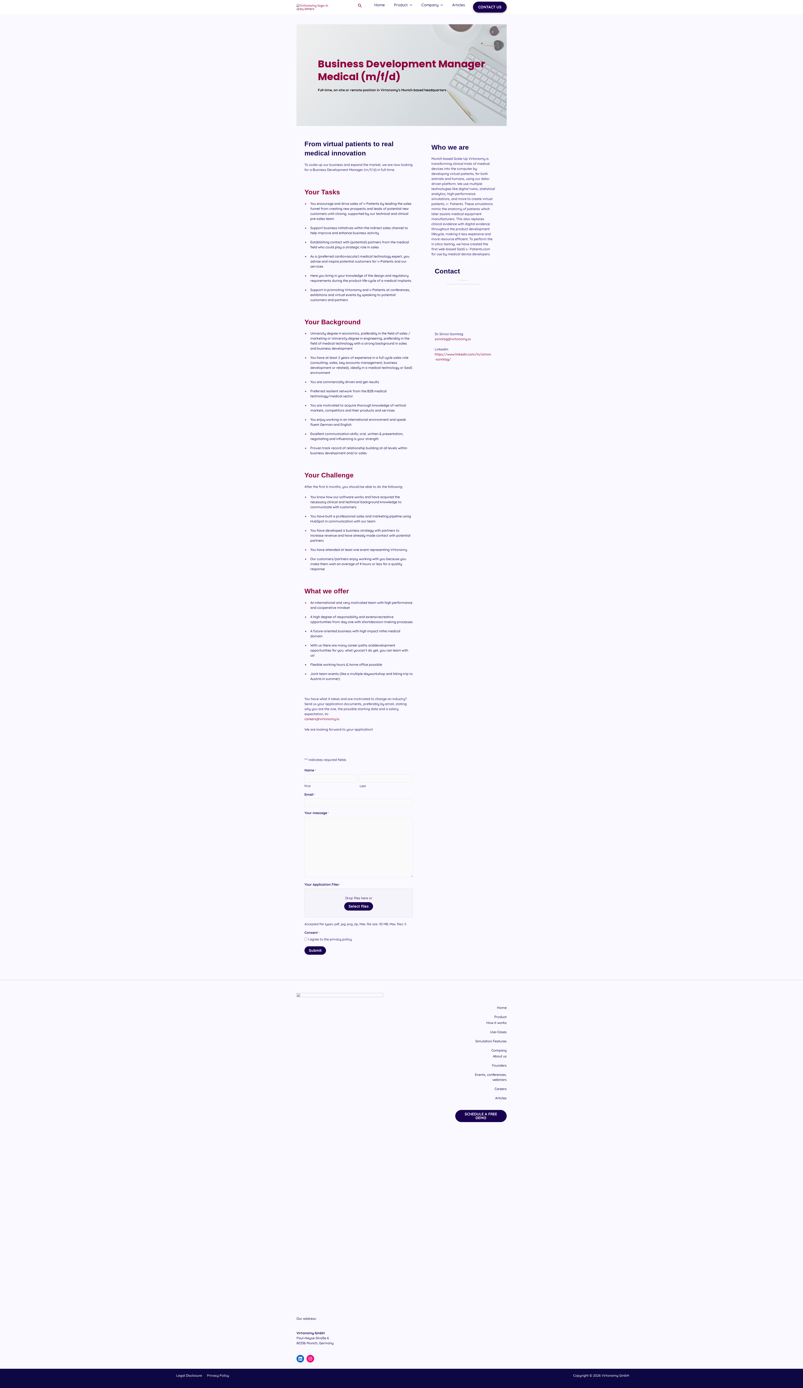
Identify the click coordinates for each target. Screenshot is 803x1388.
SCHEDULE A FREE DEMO (481, 1116)
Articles (501, 1098)
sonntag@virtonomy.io (453, 339)
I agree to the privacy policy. (330, 939)
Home (502, 1008)
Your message (316, 813)
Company (499, 1050)
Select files (359, 906)
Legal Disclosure (189, 1375)
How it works (496, 1023)
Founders (499, 1065)
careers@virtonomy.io (321, 719)
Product (500, 1017)
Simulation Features (491, 1041)
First (307, 786)
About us (500, 1056)
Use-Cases (498, 1032)
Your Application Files (322, 884)
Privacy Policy (218, 1375)
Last (363, 786)
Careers (501, 1089)
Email (309, 794)
